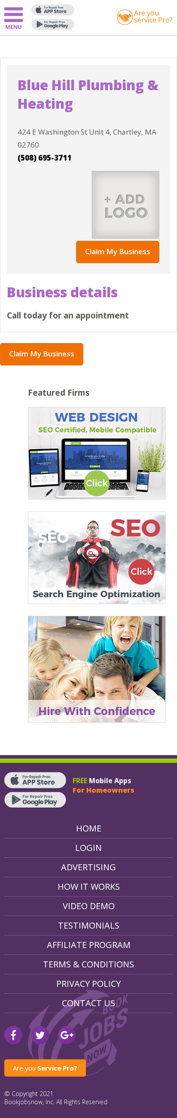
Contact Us (88, 1003)
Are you (45, 1068)
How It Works (89, 886)
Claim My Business (117, 251)
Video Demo (89, 906)
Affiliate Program (89, 945)
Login (88, 847)
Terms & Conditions (88, 964)
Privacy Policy (88, 983)
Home (88, 828)
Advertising (88, 867)
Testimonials (88, 925)
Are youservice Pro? (153, 16)
